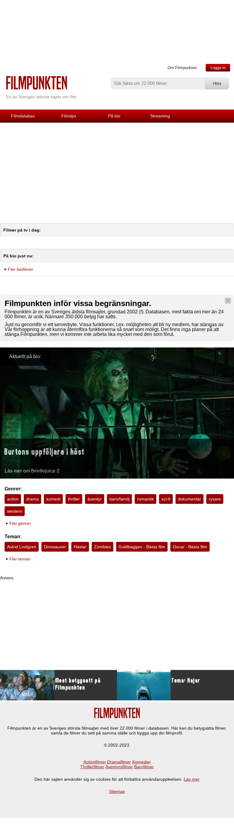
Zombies (102, 546)
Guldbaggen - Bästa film (142, 546)
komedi (53, 499)
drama (32, 499)
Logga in (218, 67)
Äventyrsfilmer (119, 766)
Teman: (13, 536)
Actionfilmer (94, 761)
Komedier (141, 761)
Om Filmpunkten (182, 67)
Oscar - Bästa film (190, 546)
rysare (215, 499)
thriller (74, 499)
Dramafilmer (119, 761)
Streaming (160, 115)
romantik (145, 499)
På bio (114, 115)
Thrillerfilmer (92, 766)
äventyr (94, 499)
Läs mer (192, 779)
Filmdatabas (23, 115)
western (14, 511)
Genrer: (13, 488)
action (13, 499)
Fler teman (19, 558)
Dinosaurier (55, 546)
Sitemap (117, 791)
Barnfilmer (144, 766)
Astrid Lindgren (21, 546)
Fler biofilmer (20, 269)
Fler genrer (20, 523)
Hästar (80, 546)
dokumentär (189, 499)
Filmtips (68, 115)
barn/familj (119, 499)
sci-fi (165, 499)
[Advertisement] (117, 168)
